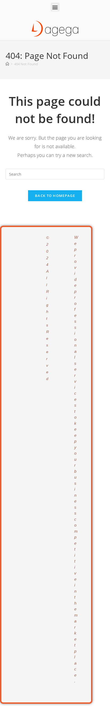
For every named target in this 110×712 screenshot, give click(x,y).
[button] (55, 7)
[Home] (7, 64)
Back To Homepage (55, 195)
